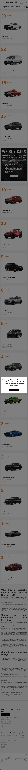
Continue (14, 389)
